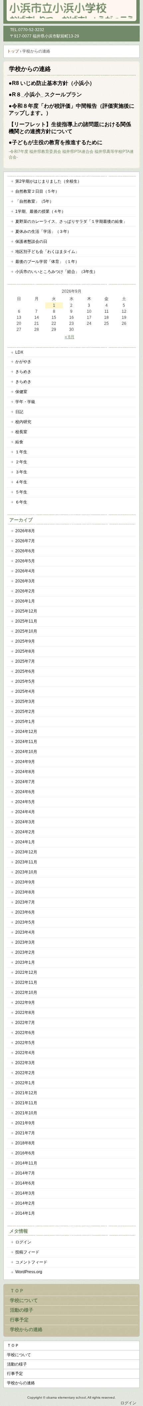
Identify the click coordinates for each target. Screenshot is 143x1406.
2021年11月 (26, 1103)
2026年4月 (25, 571)
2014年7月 (25, 1173)
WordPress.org (28, 1272)
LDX (19, 352)
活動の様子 (21, 1310)
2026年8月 (25, 531)
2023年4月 (25, 932)
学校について (24, 1300)
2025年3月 (25, 701)
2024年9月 (25, 761)
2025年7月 (25, 661)
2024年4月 (25, 812)
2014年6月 (25, 1183)
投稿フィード (27, 1252)
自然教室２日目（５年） (37, 191)
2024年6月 (25, 791)
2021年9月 (25, 1123)
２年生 (21, 462)
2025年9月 (25, 641)
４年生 (21, 482)
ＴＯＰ (17, 1290)
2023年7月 (25, 902)
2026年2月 (25, 591)
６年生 (21, 502)
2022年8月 (25, 1012)
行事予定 (19, 1319)
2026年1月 (25, 601)
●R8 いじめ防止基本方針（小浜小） (52, 83)
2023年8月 (25, 892)
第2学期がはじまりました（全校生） (48, 181)
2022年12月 (26, 972)
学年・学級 (25, 401)
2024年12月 (26, 731)
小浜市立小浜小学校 (71, 10)
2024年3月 (25, 822)
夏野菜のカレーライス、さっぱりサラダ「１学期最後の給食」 (71, 221)
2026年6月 (25, 551)
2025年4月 (25, 691)
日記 (19, 411)
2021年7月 (25, 1133)
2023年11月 (26, 862)
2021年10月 (26, 1113)
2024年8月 (25, 771)
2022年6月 (25, 1032)
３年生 (21, 472)
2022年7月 (25, 1022)
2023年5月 (25, 922)
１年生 (21, 452)
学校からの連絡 (30, 69)
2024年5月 (25, 802)
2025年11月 (26, 621)
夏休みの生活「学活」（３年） (43, 231)
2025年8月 (25, 651)
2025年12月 (26, 611)
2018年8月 (25, 1143)
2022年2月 (25, 1072)
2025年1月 (25, 721)
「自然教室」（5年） (34, 201)
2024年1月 (25, 842)
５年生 (21, 492)
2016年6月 (25, 1153)
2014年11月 (26, 1163)
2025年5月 (25, 681)
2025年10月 (26, 631)
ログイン (23, 1242)
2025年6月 (25, 671)
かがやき (23, 361)
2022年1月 (25, 1083)
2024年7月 (25, 781)
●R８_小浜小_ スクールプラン (45, 94)
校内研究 (23, 421)
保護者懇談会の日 (31, 241)
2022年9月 (25, 1002)
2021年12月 (26, 1093)
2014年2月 (25, 1203)
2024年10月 (26, 751)
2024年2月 (25, 832)
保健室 (21, 391)
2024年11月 (26, 741)
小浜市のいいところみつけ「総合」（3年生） (56, 271)
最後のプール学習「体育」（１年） (47, 261)
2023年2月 (25, 952)
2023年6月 (25, 912)
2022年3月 (25, 1062)
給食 (19, 442)
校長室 (21, 432)
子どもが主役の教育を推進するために (57, 142)
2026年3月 (25, 581)
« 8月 (69, 337)
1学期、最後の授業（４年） (40, 211)
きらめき (23, 371)
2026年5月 (25, 561)
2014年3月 (25, 1193)
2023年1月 (25, 962)
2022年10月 (26, 992)
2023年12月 (26, 852)
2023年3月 (25, 942)
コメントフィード (31, 1262)
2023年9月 (25, 882)
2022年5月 (25, 1042)
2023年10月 (26, 872)
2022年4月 (25, 1052)
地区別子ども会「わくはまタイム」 (47, 251)
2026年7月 (25, 541)
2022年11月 (26, 982)
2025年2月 (25, 711)
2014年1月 (25, 1213)
